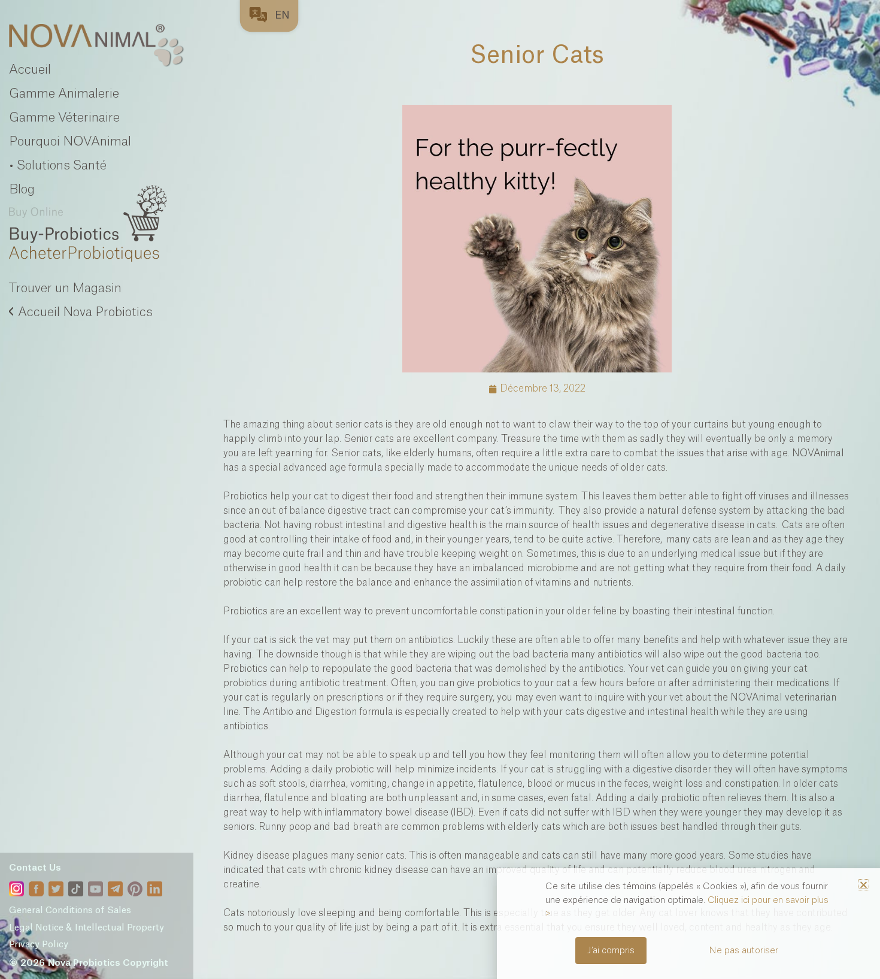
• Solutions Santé (58, 165)
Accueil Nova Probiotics (85, 312)
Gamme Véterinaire (64, 117)
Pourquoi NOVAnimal (70, 141)
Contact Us (35, 867)
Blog (22, 189)
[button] (863, 884)
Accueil (30, 69)
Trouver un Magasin (65, 288)
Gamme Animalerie (64, 93)
